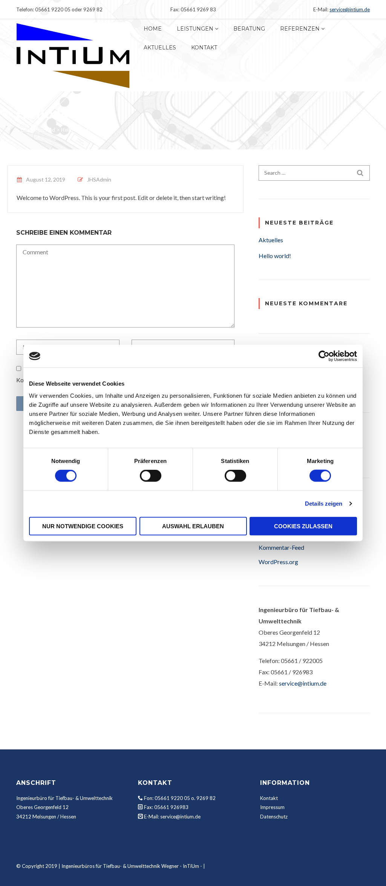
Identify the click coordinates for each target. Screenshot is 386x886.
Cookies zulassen (303, 526)
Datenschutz (274, 817)
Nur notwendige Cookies (82, 526)
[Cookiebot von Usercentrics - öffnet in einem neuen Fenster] (324, 356)
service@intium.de (349, 9)
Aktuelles (160, 47)
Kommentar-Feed (281, 547)
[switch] (150, 476)
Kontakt (204, 47)
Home (153, 28)
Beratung (249, 28)
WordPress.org (278, 561)
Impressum (272, 807)
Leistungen (195, 28)
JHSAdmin (99, 179)
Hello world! (275, 255)
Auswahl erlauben (193, 526)
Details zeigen (323, 503)
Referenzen (300, 28)
